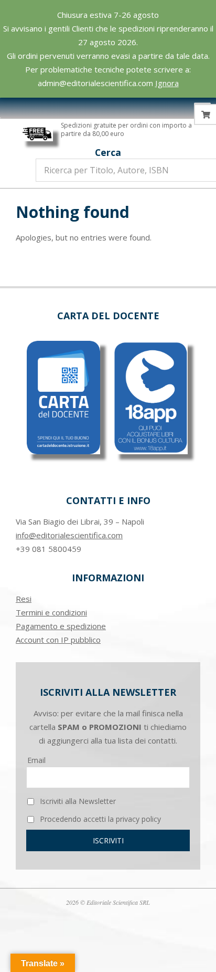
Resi (23, 598)
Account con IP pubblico (58, 639)
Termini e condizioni (51, 612)
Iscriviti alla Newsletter (77, 801)
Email (36, 760)
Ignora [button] (167, 83)
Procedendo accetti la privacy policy (99, 819)
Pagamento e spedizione (61, 626)
